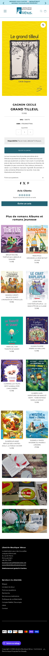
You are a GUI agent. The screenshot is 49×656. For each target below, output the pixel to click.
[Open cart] (45, 11)
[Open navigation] (7, 11)
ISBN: (18, 124)
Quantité (24, 128)
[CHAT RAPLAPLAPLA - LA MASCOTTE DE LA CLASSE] (37, 285)
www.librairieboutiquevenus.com (14, 565)
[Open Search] (41, 11)
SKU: (21, 119)
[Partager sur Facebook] (21, 184)
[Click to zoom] (43, 25)
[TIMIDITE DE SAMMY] (12, 331)
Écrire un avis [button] (24, 203)
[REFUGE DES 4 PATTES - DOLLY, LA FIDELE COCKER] (12, 425)
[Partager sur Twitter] (24, 184)
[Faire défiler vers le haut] (44, 649)
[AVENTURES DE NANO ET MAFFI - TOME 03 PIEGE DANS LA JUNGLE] (37, 375)
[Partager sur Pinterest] (28, 184)
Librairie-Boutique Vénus (24, 649)
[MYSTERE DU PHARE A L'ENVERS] (37, 424)
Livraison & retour (8, 587)
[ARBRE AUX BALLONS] (37, 330)
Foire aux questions (11, 177)
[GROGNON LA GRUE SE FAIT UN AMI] (37, 239)
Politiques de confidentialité (12, 599)
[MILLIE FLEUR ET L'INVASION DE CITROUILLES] (12, 282)
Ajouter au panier (24, 150)
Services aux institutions (10, 596)
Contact (5, 608)
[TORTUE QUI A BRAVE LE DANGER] (12, 239)
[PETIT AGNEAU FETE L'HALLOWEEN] (12, 371)
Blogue (4, 584)
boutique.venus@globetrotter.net (14, 562)
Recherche (6, 593)
